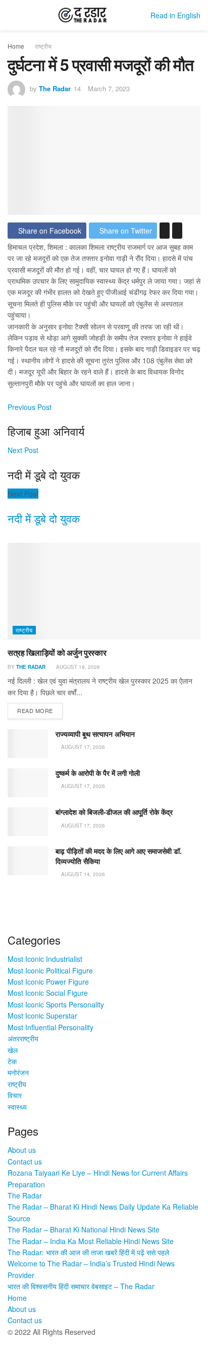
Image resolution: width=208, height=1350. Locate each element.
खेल (13, 1050)
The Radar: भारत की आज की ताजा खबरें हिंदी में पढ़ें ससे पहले (88, 1252)
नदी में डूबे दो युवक (44, 518)
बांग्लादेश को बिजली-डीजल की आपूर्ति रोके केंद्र (114, 812)
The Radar (55, 88)
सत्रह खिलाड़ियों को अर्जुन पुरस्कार (57, 652)
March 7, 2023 (109, 88)
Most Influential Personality (50, 1027)
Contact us (25, 1161)
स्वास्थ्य (17, 1107)
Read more (35, 710)
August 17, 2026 (82, 747)
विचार (15, 1095)
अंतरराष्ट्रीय (23, 1038)
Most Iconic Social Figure (48, 993)
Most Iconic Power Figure (48, 982)
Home (16, 46)
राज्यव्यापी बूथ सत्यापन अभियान (95, 734)
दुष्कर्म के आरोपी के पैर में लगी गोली (98, 773)
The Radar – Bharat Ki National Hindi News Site (84, 1229)
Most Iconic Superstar (42, 1015)
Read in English (175, 15)
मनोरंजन (18, 1072)
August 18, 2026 (77, 666)
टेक (12, 1061)
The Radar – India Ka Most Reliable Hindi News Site (91, 1241)
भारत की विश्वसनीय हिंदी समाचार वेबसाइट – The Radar (81, 1286)
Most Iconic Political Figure (50, 970)
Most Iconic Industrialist (45, 959)
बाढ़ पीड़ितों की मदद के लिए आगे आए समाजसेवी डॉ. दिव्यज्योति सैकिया (119, 856)
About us (22, 1150)
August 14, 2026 (82, 874)
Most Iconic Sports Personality (56, 1004)
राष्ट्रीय (43, 46)
